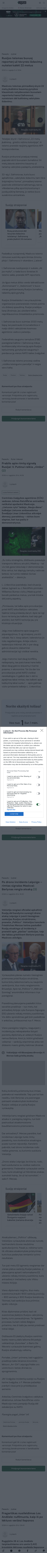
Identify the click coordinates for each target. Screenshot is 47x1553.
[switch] (38, 777)
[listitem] (23, 771)
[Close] (42, 731)
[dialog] (23, 776)
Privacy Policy (36, 822)
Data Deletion (11, 822)
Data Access (23, 822)
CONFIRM (14, 814)
